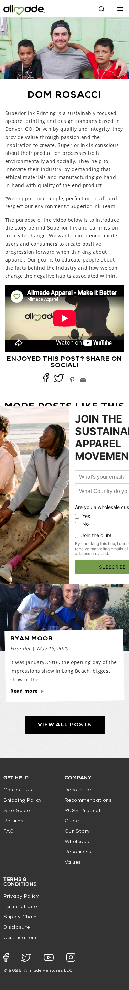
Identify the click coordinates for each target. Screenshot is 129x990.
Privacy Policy (21, 896)
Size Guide (16, 810)
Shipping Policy (22, 800)
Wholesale (78, 841)
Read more (24, 691)
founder (20, 648)
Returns (13, 821)
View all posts (65, 725)
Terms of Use (20, 906)
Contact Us (17, 790)
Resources (78, 852)
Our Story (77, 831)
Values (73, 862)
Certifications (20, 937)
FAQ (8, 831)
